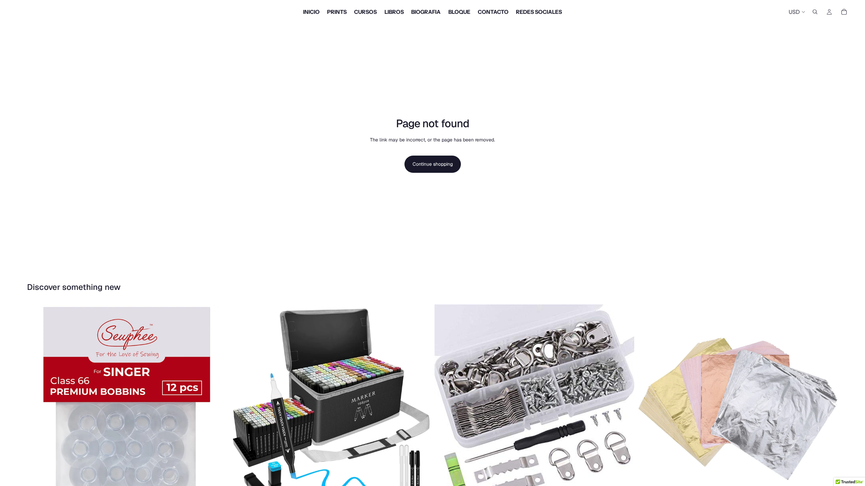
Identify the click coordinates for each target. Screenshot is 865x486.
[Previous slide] (241, 403)
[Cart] (844, 11)
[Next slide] (420, 403)
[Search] (815, 11)
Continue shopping (433, 164)
